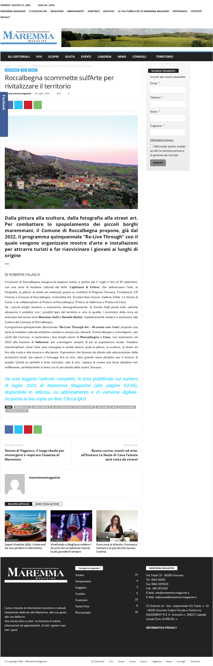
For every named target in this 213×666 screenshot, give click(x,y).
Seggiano (81, 587)
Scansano (81, 600)
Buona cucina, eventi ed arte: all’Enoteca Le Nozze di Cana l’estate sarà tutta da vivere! (109, 454)
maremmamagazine (19, 93)
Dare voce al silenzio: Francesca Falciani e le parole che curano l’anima (116, 548)
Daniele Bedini (40, 407)
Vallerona (102, 407)
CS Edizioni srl (38, 11)
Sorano (79, 575)
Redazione (57, 11)
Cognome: (157, 125)
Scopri (53, 57)
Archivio (108, 11)
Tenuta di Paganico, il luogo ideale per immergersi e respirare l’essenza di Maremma (34, 454)
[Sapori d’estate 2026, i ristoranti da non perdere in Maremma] (25, 526)
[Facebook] (190, 23)
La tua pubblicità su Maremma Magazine (143, 11)
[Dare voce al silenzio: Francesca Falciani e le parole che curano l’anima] (117, 526)
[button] (206, 56)
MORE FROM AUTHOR (47, 503)
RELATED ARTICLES (18, 503)
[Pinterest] (28, 105)
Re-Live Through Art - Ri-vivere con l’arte (73, 407)
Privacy (5, 17)
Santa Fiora (82, 606)
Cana (114, 407)
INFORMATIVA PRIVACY (161, 627)
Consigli (139, 57)
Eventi (86, 57)
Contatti (196, 11)
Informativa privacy (161, 140)
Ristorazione (12, 539)
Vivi (39, 57)
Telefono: (156, 97)
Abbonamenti (75, 11)
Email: (155, 83)
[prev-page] (130, 504)
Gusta (70, 57)
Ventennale (179, 11)
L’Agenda (104, 57)
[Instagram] (196, 23)
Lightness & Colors (17, 411)
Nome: (155, 111)
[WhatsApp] (37, 105)
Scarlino (80, 593)
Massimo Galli (22, 407)
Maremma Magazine (13, 11)
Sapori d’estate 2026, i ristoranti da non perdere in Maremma (25, 546)
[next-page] (136, 504)
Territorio (164, 57)
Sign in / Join (46, 5)
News (122, 57)
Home (8, 65)
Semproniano (83, 581)
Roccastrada (82, 612)
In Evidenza (21, 65)
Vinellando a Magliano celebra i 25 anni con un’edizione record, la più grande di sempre (71, 548)
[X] (203, 23)
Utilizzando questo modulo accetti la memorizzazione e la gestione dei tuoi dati (168, 151)
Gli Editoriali (19, 57)
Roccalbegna (127, 407)
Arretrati (94, 11)
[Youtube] (209, 23)
